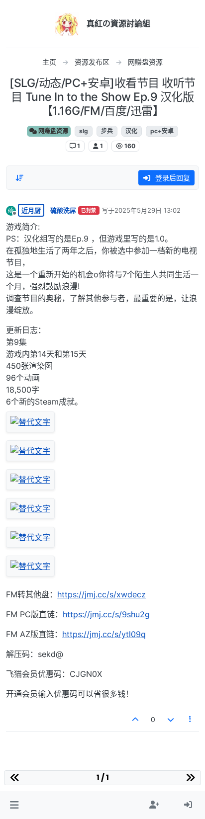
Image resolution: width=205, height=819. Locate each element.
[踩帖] (171, 719)
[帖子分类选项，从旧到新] (19, 178)
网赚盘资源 (52, 131)
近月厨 (31, 210)
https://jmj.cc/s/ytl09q (104, 634)
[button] (14, 805)
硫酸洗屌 (63, 210)
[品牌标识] (67, 24)
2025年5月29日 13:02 (147, 210)
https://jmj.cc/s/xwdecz (101, 594)
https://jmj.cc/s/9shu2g (106, 614)
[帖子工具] (191, 719)
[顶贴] (136, 719)
